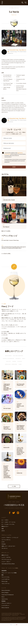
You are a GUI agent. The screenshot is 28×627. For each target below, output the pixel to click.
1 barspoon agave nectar (20, 76)
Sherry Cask (4, 581)
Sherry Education (6, 590)
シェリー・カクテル (6, 557)
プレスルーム (4, 548)
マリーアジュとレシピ (6, 559)
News (3, 596)
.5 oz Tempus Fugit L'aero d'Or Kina (8, 84)
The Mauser (6, 227)
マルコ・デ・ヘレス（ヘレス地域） (9, 572)
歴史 (3, 575)
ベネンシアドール (5, 583)
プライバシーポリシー (6, 603)
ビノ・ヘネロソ (5, 520)
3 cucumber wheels (21, 83)
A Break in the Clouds (9, 200)
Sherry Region (5, 592)
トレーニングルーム (6, 539)
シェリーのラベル (5, 579)
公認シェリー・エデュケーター (8, 546)
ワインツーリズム (5, 577)
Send (14, 167)
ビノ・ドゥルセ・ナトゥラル (8, 524)
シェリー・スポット (6, 561)
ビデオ (3, 541)
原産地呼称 (4, 570)
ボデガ (3, 530)
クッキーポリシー (5, 605)
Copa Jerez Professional (7, 594)
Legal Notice (20, 152)
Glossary (4, 544)
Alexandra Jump (14, 50)
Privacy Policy (7, 154)
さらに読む (14, 486)
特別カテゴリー (5, 526)
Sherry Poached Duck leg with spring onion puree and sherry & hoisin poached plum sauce (14, 247)
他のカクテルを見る (6, 231)
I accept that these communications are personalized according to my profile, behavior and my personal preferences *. (15, 161)
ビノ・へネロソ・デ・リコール (8, 522)
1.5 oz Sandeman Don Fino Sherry (7, 76)
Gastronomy (5, 599)
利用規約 (3, 601)
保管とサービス (5, 555)
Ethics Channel (5, 607)
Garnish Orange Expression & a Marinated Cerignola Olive (21, 88)
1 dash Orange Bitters (6, 88)
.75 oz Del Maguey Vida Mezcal (7, 80)
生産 (3, 528)
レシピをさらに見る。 (6, 253)
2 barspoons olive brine (20, 80)
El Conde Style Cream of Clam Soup (10, 240)
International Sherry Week (8, 563)
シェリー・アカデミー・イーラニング (10, 537)
